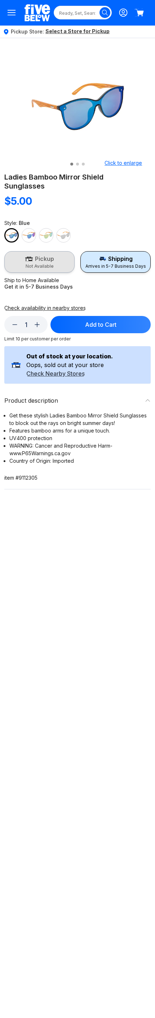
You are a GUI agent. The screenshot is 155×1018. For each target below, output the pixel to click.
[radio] (39, 262)
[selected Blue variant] (11, 235)
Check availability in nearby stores (45, 308)
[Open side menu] (11, 12)
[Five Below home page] (37, 12)
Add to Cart (100, 324)
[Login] (123, 13)
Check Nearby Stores (55, 374)
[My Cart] (139, 13)
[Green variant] (29, 235)
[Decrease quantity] (15, 324)
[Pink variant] (46, 235)
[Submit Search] (104, 12)
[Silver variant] (63, 235)
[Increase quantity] (37, 324)
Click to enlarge (123, 163)
